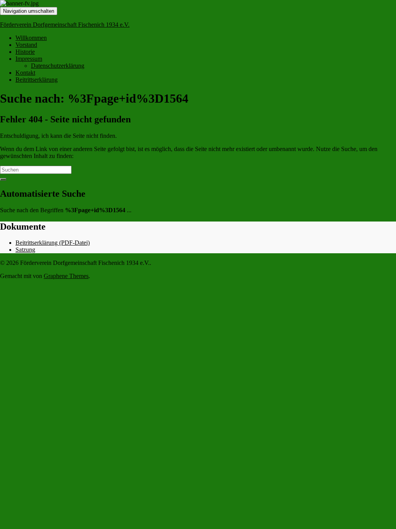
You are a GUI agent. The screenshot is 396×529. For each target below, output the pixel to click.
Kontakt (25, 72)
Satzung (25, 249)
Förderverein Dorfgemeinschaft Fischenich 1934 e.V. (65, 24)
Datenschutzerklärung (57, 65)
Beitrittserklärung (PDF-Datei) (52, 242)
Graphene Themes (66, 276)
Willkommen (31, 37)
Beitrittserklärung (36, 79)
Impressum (28, 58)
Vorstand (26, 44)
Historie (25, 51)
